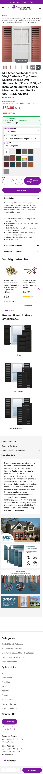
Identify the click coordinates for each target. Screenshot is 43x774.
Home (4, 15)
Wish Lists (6, 682)
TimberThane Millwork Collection (15, 657)
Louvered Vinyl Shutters (17, 428)
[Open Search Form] (8, 7)
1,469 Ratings (20, 103)
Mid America (9, 97)
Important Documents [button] (13, 251)
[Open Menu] (2, 7)
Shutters (18, 355)
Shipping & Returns (9, 708)
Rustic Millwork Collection (12, 644)
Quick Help (10, 722)
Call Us (9, 729)
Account (5, 673)
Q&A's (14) (31, 103)
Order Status (7, 678)
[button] (21, 120)
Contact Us (6, 695)
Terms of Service (9, 704)
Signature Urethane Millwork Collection (18, 653)
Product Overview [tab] (8, 441)
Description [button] (9, 198)
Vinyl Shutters (18, 391)
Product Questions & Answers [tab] (13, 450)
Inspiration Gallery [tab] (9, 455)
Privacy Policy (8, 699)
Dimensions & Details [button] (13, 246)
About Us (5, 691)
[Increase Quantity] (11, 182)
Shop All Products (9, 662)
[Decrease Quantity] (5, 182)
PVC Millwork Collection (12, 648)
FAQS (4, 686)
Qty (3, 177)
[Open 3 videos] (38, 67)
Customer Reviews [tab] (9, 446)
